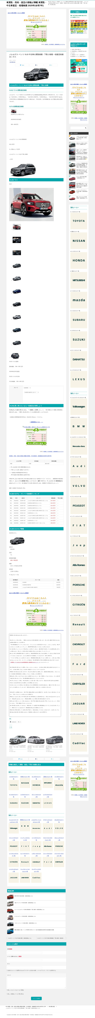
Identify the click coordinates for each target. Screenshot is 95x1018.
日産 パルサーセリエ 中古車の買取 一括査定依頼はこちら (81, 197)
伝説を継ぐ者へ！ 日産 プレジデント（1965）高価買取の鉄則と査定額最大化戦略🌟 (81, 158)
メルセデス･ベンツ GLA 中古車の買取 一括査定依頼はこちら (19, 938)
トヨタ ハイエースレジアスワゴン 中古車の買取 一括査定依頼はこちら (81, 137)
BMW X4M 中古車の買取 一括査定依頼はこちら (23, 895)
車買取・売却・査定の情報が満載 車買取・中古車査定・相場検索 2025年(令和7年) (30, 456)
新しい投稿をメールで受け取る (16, 994)
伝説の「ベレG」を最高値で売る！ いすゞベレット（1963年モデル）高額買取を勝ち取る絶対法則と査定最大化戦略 (81, 151)
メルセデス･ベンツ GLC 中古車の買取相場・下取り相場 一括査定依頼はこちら (17, 747)
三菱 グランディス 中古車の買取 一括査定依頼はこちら (25, 902)
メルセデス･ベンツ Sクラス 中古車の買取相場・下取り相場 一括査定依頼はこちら (36, 747)
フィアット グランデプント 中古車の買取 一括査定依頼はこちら (81, 191)
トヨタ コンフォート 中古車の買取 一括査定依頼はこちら (25, 923)
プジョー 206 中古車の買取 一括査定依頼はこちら (81, 177)
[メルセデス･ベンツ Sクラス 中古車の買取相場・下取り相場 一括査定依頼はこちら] (36, 740)
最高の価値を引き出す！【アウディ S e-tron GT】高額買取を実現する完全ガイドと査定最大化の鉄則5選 (81, 172)
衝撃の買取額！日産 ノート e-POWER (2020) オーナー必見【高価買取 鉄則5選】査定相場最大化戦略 (34, 929)
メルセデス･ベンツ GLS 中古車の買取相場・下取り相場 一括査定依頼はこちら (51, 938)
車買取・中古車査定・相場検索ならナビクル (55, 44)
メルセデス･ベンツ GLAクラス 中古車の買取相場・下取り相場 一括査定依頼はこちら (54, 747)
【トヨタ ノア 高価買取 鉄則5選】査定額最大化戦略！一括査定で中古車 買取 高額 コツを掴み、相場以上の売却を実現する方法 (81, 165)
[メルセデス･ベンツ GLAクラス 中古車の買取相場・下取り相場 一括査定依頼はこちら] (54, 740)
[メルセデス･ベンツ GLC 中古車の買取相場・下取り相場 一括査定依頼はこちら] (17, 740)
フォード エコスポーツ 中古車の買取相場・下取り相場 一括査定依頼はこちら (29, 909)
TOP (26, 1006)
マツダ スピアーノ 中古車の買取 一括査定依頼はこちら (25, 916)
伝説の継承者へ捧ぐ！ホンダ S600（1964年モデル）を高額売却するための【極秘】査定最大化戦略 (81, 185)
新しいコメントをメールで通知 (16, 990)
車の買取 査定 (12, 62)
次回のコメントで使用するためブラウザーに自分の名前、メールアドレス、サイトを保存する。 (32, 970)
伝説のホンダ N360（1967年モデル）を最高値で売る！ (81, 144)
